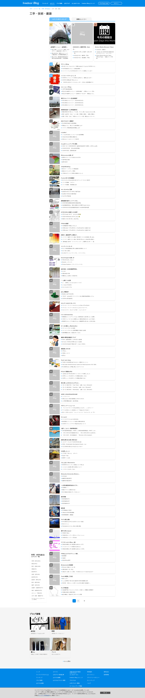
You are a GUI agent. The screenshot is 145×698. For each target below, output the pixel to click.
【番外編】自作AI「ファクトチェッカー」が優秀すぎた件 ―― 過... (78, 241)
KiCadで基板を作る (66, 371)
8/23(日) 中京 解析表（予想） (81, 55)
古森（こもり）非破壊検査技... (69, 428)
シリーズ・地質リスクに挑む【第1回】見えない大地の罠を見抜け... (78, 239)
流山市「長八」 (66, 455)
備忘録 (63, 508)
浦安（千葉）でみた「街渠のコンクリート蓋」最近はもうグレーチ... (78, 116)
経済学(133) (35, 577)
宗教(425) (34, 569)
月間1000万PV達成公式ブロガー (75, 672)
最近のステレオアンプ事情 (68, 171)
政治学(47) (34, 571)
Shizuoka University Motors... (70, 474)
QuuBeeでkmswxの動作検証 (69, 193)
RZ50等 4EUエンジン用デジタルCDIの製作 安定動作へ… (76, 583)
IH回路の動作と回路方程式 (68, 592)
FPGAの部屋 (64, 223)
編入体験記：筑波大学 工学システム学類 (72, 594)
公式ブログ (67, 3)
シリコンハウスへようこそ (68, 75)
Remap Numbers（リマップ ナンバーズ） (72, 264)
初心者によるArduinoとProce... (70, 383)
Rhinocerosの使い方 (67, 155)
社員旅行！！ (65, 487)
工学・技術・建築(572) (37, 595)
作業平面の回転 (66, 159)
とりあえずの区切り (67, 284)
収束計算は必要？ (66, 560)
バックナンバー (66, 396)
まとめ (63, 271)
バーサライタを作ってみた (68, 469)
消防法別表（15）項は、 (68, 569)
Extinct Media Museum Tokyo (104, 47)
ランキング (45, 3)
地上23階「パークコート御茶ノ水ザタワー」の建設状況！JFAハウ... (60, 50)
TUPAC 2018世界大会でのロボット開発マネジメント (75, 362)
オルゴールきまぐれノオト (68, 303)
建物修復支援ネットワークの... (69, 200)
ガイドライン (91, 674)
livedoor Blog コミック (88, 3)
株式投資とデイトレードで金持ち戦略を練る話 (73, 421)
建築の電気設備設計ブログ (68, 337)
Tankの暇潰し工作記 (67, 576)
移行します (65, 578)
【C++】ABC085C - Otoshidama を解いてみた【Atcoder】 (77, 389)
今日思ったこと (65, 451)
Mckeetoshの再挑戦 (67, 565)
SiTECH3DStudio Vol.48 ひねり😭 (71, 216)
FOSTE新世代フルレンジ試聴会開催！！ (72, 68)
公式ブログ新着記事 (58, 674)
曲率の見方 (65, 162)
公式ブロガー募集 (75, 683)
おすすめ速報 (40, 683)
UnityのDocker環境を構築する (69, 137)
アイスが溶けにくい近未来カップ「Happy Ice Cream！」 (76, 410)
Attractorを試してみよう (68, 259)
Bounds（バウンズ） (67, 262)
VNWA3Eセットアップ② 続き (69, 537)
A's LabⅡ (64, 417)
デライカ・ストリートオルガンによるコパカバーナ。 (75, 307)
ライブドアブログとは (42, 674)
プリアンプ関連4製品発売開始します (71, 127)
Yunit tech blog (66, 360)
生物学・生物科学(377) (37, 587)
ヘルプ (89, 683)
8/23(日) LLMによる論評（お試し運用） (83, 52)
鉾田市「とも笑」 (66, 457)
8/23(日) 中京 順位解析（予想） (82, 57)
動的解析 (64, 555)
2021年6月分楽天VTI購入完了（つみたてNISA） (74, 344)
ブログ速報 (59, 3)
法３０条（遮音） (66, 250)
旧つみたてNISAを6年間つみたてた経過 (72, 341)
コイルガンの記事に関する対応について (72, 467)
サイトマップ (91, 680)
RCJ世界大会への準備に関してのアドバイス (73, 366)
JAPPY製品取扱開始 (67, 89)
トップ (38, 671)
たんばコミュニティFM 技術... (69, 144)
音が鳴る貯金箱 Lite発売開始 (69, 123)
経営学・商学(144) (36, 579)
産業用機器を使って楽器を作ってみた (71, 332)
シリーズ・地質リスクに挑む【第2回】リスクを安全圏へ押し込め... (78, 237)
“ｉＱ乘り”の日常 (66, 280)
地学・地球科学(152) (37, 590)
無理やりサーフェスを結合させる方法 (71, 157)
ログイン (116, 3)
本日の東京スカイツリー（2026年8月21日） (73, 105)
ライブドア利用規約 (44, 695)
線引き (63, 355)
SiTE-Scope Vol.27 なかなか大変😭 (71, 214)
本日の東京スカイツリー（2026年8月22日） (73, 102)
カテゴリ (52, 3)
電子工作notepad (66, 531)
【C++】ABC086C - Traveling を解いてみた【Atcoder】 (76, 387)
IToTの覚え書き (65, 519)
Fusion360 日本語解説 (67, 178)
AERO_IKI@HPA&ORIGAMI (69, 394)
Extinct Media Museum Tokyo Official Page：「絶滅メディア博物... (104, 57)
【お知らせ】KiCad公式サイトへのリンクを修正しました (76, 373)
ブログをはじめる (103, 3)
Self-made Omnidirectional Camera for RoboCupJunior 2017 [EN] (79, 364)
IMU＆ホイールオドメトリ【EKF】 (70, 139)
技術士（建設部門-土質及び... (69, 235)
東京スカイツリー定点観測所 (69, 98)
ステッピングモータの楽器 (68, 328)
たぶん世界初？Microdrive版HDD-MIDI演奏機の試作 (75, 580)
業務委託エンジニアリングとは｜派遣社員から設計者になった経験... (78, 316)
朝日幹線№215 (66, 503)
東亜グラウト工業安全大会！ (69, 489)
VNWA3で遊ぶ (65, 533)
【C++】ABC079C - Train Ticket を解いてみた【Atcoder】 (77, 385)
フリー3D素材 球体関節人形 (69, 184)
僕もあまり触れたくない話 (68, 567)
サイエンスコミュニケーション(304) (38, 599)
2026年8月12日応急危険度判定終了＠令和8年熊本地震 (75, 207)
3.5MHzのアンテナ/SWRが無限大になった (72, 173)
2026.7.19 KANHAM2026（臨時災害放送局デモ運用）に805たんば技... (80, 146)
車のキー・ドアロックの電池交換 (70, 168)
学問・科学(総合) (46, 8)
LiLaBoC (63, 132)
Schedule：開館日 (101, 49)
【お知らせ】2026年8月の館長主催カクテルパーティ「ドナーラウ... (105, 52)
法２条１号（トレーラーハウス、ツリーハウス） (74, 253)
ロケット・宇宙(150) (37, 593)
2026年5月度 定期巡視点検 (69, 150)
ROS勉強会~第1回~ (67, 510)
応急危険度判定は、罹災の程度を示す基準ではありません (76, 205)
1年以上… (64, 351)
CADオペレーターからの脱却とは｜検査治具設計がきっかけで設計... (79, 319)
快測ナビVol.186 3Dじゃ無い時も (70, 218)
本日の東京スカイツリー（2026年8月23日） (73, 100)
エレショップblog (66, 87)
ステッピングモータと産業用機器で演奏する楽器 (74, 330)
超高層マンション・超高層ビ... (59, 47)
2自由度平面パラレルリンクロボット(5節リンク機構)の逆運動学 (77, 590)
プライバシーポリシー (93, 677)
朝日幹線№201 (66, 498)
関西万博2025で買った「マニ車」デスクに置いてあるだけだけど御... (79, 111)
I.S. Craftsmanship (67, 314)
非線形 (63, 558)
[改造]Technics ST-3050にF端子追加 (71, 191)
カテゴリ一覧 (37, 8)
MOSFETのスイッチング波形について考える (73, 464)
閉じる (105, 692)
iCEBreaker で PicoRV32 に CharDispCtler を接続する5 (76, 230)
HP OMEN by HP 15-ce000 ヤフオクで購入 (73, 521)
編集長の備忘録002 (67, 478)
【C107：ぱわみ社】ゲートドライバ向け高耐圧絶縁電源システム (78, 296)
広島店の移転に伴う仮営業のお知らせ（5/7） (73, 544)
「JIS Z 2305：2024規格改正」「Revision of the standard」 (77, 435)
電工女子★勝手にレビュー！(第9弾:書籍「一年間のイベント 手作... (78, 91)
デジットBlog (65, 64)
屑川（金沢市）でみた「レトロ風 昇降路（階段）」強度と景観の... (78, 114)
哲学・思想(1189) (36, 566)
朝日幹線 (63, 496)
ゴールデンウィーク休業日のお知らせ (71, 546)
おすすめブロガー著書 (59, 680)
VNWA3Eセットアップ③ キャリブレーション (73, 535)
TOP (31, 8)
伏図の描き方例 (66, 273)
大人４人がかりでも (67, 287)
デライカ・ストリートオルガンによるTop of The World (75, 305)
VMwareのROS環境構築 (68, 512)
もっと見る (67, 661)
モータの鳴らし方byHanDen (69, 326)
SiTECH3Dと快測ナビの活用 (69, 212)
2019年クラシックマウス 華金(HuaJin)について (74, 423)
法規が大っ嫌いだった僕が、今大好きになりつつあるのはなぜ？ (77, 571)
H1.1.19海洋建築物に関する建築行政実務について (74, 248)
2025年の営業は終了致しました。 (70, 80)
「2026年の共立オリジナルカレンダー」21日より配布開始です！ (78, 82)
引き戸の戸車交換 (66, 196)
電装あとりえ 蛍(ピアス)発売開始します (72, 125)
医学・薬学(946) (36, 582)
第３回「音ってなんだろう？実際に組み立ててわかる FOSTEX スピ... (79, 66)
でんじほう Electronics (68, 462)
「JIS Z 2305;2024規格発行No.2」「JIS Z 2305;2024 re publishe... (79, 432)
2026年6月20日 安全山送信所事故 (71, 148)
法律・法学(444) (36, 574)
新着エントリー (82, 19)
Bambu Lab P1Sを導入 (68, 294)
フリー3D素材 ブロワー (68, 182)
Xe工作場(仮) (64, 587)
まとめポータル (76, 3)
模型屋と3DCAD (65, 348)
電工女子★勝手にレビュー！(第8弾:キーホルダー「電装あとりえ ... (78, 93)
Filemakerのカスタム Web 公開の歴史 (71, 526)
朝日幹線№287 (66, 501)
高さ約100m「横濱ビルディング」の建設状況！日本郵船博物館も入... (60, 54)
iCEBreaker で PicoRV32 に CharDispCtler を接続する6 (76, 228)
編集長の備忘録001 (67, 480)
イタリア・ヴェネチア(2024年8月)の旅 (71, 442)
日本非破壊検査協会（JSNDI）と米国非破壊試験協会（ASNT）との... (79, 430)
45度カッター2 (66, 353)
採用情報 (106, 674)
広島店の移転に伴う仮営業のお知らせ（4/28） (73, 549)
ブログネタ (73, 680)
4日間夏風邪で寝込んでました (69, 225)
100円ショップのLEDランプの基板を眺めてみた (74, 378)
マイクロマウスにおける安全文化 (70, 419)
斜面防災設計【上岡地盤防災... (69, 109)
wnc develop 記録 (66, 189)
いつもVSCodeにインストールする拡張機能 (73, 134)
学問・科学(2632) (36, 561)
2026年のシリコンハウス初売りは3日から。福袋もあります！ (77, 77)
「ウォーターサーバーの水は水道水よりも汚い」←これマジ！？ (77, 407)
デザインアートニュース (68, 405)
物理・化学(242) (36, 585)
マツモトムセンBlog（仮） (68, 542)
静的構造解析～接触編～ (68, 514)
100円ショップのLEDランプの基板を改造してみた (74, 376)
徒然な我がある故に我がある (69, 439)
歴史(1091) (34, 563)
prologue (64, 476)
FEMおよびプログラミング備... (70, 553)
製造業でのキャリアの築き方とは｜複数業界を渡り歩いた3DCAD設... (79, 321)
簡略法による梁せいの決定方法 (69, 275)
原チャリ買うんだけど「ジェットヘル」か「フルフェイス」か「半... (78, 412)
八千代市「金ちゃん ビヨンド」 (70, 453)
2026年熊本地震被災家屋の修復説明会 (71, 203)
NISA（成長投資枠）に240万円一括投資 (72, 339)
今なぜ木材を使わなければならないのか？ (72, 446)
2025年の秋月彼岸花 (67, 298)
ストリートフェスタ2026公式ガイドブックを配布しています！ (77, 70)
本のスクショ (65, 524)
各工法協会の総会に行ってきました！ (71, 492)
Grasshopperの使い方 (67, 257)
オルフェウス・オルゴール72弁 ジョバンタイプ (74, 310)
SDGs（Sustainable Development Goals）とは (74, 444)
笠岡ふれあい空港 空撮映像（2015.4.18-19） (73, 398)
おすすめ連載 (56, 677)
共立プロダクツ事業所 (67, 121)
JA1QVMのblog (65, 166)
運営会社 (106, 671)
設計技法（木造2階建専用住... (69, 269)
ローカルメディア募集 (76, 686)
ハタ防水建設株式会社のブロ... (69, 485)
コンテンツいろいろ (66, 246)
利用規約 (89, 671)
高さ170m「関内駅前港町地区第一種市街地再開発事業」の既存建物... (60, 57)
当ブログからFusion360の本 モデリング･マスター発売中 (76, 180)
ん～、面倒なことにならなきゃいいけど (72, 282)
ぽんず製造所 (64, 292)
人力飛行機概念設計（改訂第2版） (70, 401)
